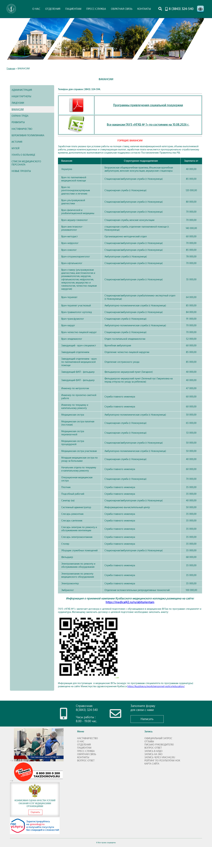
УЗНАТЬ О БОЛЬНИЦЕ (23, 155)
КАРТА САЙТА (151, 763)
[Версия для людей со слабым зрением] (200, 13)
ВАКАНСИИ (18, 109)
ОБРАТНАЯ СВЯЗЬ (121, 8)
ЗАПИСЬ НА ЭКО (153, 754)
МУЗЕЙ (15, 148)
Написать (147, 719)
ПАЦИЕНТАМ (73, 8)
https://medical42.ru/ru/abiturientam (130, 602)
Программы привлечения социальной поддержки (148, 105)
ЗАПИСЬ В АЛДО (153, 751)
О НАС (36, 8)
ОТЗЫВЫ (149, 741)
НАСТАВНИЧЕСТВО (22, 129)
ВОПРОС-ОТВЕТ (86, 760)
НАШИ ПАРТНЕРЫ (21, 96)
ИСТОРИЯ (17, 142)
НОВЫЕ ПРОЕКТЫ (21, 171)
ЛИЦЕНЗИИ (18, 103)
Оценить (35, 812)
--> (12, 760)
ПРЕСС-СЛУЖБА (96, 8)
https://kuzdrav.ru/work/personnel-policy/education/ (156, 686)
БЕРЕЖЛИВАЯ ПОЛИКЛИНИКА (28, 135)
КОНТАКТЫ (144, 8)
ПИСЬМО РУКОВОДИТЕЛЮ (159, 744)
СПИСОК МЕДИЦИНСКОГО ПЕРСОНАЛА (26, 163)
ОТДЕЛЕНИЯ (52, 8)
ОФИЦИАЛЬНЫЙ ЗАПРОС (158, 738)
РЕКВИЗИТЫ (18, 122)
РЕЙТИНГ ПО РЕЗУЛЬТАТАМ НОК (162, 760)
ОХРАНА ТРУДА (20, 116)
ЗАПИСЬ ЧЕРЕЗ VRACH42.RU (159, 757)
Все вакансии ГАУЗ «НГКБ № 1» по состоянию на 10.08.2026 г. (148, 124)
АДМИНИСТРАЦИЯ (22, 90)
